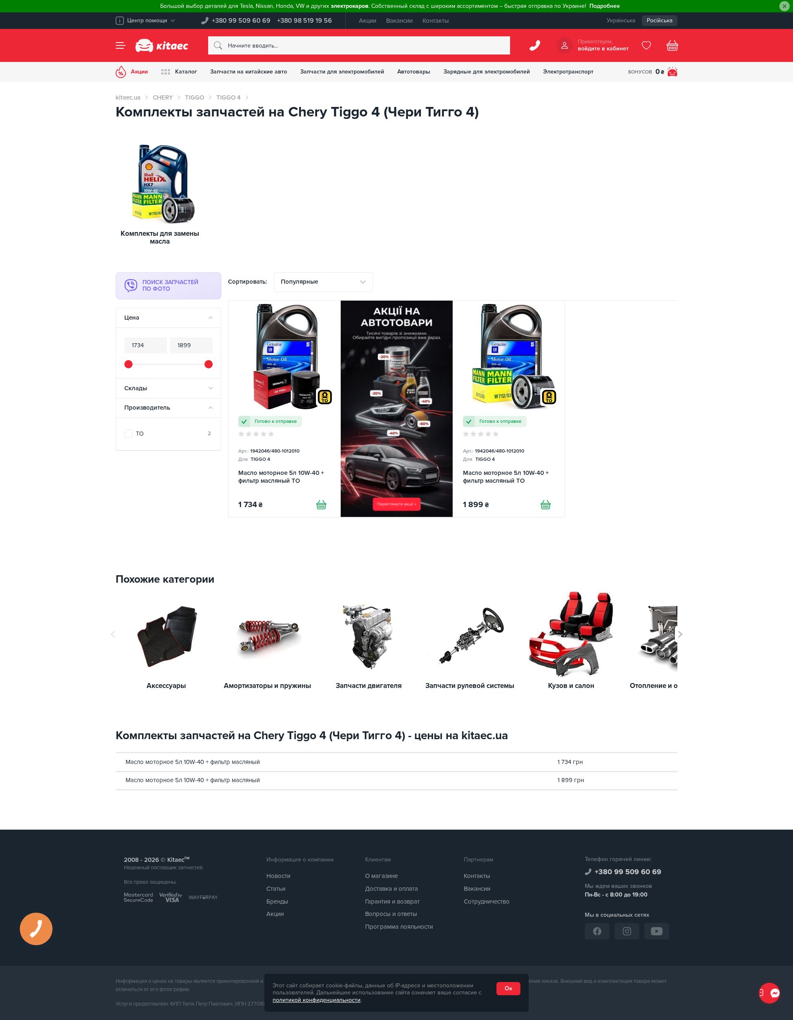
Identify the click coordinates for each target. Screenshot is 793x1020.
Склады (135, 388)
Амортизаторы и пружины (267, 686)
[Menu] (120, 45)
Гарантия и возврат (392, 901)
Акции (367, 20)
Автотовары (413, 71)
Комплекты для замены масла (160, 237)
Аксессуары (166, 686)
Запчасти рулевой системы (469, 686)
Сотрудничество (487, 901)
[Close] (784, 6)
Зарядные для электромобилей (487, 71)
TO (173, 433)
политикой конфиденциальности (317, 999)
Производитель (147, 407)
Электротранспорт (568, 71)
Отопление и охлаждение (672, 686)
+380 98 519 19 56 (304, 21)
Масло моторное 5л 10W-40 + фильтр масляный (193, 762)
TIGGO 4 (228, 97)
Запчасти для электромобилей (342, 71)
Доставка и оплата (391, 888)
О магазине (381, 876)
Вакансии (399, 20)
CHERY (163, 97)
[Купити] (321, 505)
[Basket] (672, 45)
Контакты (436, 20)
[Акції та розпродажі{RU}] (397, 409)
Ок (508, 988)
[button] (680, 634)
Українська (621, 20)
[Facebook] (597, 931)
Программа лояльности (399, 926)
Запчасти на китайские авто (248, 71)
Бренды (277, 901)
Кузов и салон (571, 686)
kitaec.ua (128, 97)
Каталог (186, 71)
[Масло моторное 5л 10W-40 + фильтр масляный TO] (284, 409)
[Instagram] (627, 931)
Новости (278, 876)
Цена (131, 317)
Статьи (275, 888)
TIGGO (194, 97)
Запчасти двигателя (369, 686)
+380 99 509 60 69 (241, 21)
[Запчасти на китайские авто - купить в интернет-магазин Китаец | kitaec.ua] (161, 45)
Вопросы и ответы (391, 914)
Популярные (299, 281)
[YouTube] (656, 931)
